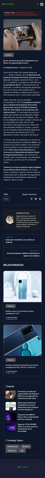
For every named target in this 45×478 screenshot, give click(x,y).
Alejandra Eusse (12, 67)
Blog (12, 13)
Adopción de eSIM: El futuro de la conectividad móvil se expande (28, 417)
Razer (5, 75)
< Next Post (9, 237)
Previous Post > (34, 250)
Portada (7, 13)
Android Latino (12, 317)
